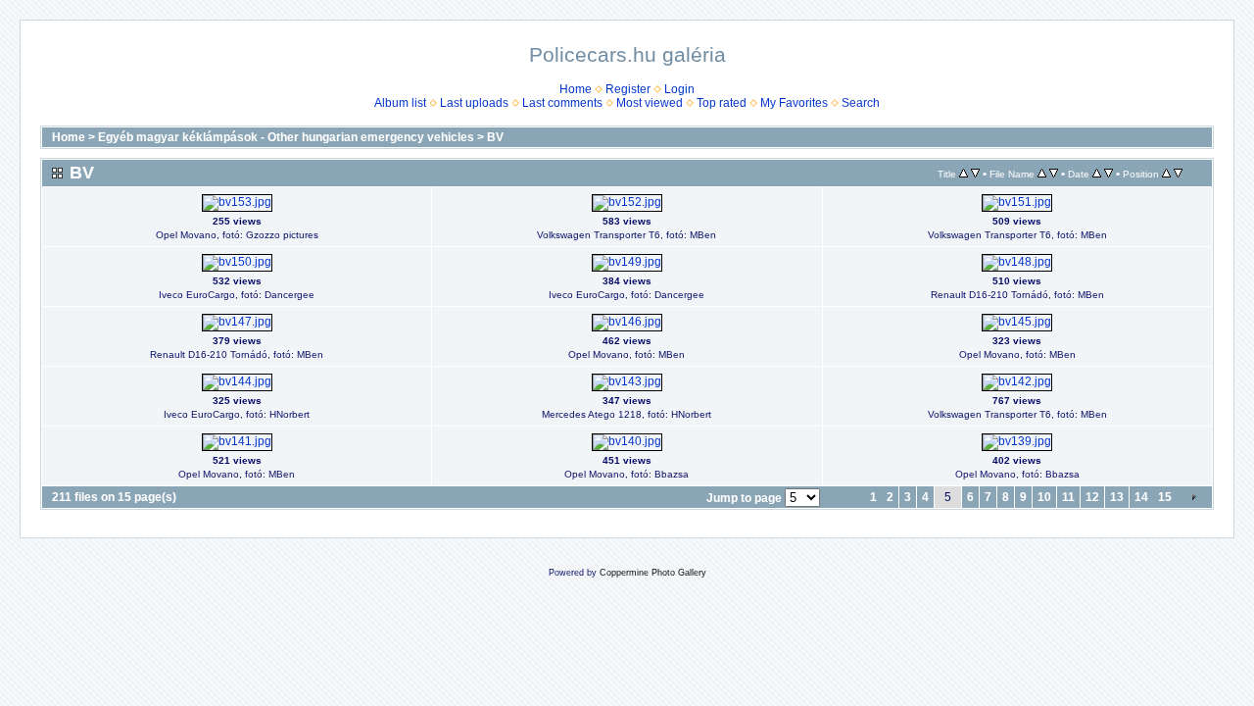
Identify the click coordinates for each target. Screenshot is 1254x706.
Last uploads (474, 103)
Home (575, 89)
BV (495, 137)
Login (679, 89)
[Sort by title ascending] (963, 173)
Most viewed (649, 103)
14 (1141, 497)
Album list (400, 103)
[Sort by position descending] (1178, 173)
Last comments (562, 103)
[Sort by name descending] (1053, 173)
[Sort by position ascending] (1166, 173)
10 (1044, 497)
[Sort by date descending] (1108, 173)
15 (1165, 497)
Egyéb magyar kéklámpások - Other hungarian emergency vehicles (286, 137)
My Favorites (794, 103)
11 (1068, 497)
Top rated (722, 103)
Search (861, 103)
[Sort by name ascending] (1041, 173)
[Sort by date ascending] (1096, 173)
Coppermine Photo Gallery (653, 573)
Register (628, 89)
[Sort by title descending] (975, 173)
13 (1117, 497)
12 (1092, 497)
